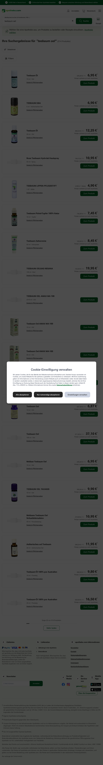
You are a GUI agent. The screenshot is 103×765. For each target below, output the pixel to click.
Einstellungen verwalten (77, 395)
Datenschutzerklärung (64, 385)
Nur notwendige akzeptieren (48, 395)
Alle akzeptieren (22, 395)
